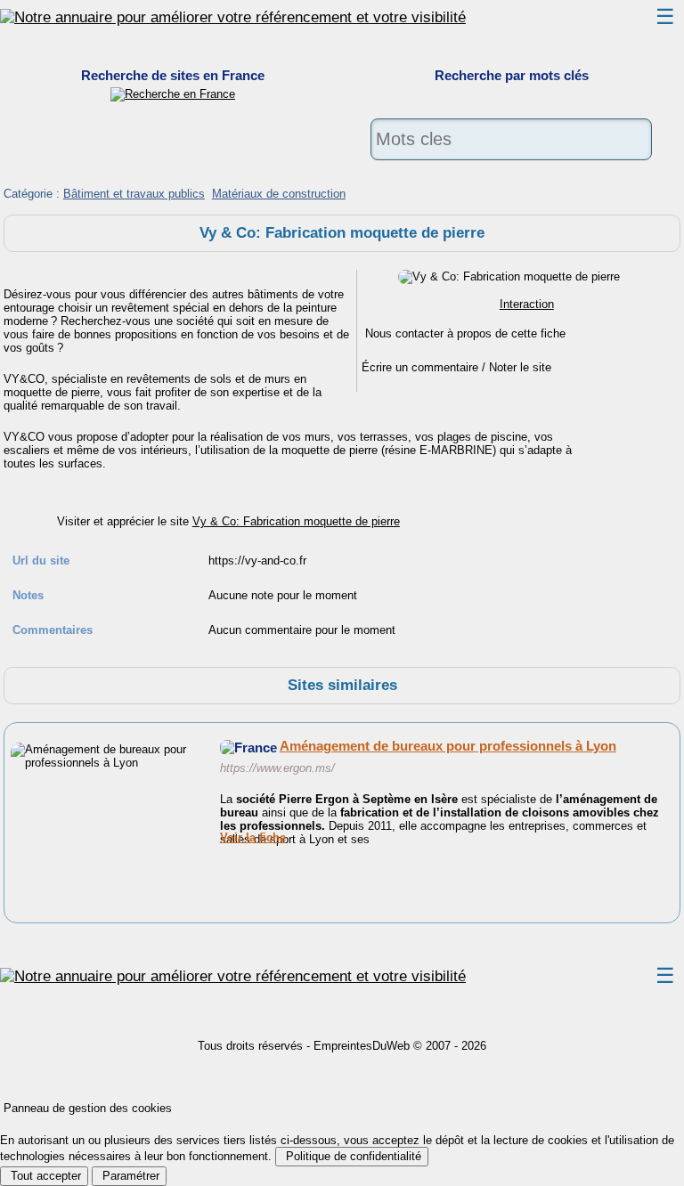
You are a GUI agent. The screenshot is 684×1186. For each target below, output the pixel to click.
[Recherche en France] (172, 94)
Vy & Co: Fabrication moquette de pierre (296, 521)
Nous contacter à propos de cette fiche (465, 333)
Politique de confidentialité (351, 1156)
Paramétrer (129, 1175)
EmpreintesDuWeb (362, 1045)
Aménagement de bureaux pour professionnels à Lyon (448, 745)
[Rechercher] (511, 171)
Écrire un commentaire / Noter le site (456, 367)
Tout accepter (44, 1175)
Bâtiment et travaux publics (134, 193)
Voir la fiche (253, 837)
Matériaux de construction (279, 193)
